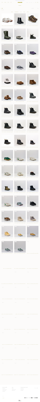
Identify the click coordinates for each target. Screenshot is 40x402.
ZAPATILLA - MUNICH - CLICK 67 (7, 329)
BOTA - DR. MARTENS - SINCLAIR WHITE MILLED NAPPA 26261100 (8, 86)
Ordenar (33, 8)
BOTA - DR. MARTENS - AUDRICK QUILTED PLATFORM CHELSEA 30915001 (21, 192)
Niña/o (8, 2)
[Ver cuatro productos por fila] (2, 8)
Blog (11, 2)
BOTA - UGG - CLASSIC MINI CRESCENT (7, 101)
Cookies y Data (3, 391)
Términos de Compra (4, 390)
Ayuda (29, 2)
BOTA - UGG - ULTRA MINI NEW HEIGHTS (33, 86)
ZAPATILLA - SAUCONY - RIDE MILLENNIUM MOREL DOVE (7, 25)
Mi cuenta (27, 2)
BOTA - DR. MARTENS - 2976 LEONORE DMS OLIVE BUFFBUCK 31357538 (9, 192)
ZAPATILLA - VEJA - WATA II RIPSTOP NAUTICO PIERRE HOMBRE (8, 359)
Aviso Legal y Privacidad (4, 389)
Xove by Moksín (22, 390)
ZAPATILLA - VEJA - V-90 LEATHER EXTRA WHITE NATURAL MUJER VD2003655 (21, 177)
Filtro (38, 8)
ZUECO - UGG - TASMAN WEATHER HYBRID (7, 268)
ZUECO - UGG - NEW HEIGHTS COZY (20, 86)
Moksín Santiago (22, 388)
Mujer (2, 2)
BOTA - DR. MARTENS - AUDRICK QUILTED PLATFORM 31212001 (33, 192)
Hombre (5, 2)
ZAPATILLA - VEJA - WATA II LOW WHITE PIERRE (20, 359)
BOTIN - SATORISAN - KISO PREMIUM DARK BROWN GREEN (32, 25)
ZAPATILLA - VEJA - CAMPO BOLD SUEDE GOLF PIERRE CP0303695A (8, 162)
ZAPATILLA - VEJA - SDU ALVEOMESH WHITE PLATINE (7, 344)
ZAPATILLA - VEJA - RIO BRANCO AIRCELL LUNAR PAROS (32, 344)
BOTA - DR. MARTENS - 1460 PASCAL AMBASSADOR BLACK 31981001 (21, 268)
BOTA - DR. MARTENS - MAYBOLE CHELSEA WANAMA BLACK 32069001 (21, 25)
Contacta (12, 388)
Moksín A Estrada (22, 389)
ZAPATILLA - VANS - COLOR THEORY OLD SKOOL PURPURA (32, 253)
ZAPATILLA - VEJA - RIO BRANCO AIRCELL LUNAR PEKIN (20, 344)
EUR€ (31, 2)
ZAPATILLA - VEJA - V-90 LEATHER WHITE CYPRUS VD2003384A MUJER (8, 177)
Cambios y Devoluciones (14, 389)
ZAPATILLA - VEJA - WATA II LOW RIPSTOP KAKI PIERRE (32, 359)
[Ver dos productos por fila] (1, 8)
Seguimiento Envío (13, 390)
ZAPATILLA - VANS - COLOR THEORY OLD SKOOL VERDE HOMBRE (20, 253)
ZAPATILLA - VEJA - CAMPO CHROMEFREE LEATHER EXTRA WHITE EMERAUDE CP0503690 (23, 162)
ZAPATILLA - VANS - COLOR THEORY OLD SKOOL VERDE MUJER (8, 253)
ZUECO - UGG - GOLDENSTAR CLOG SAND (20, 101)
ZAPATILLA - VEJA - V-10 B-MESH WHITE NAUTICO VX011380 (20, 329)
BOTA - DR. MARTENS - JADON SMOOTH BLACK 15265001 (32, 101)
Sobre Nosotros (3, 388)
